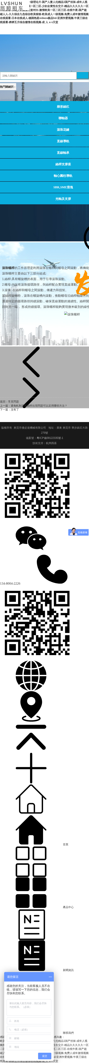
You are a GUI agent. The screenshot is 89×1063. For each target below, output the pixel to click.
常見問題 (13, 401)
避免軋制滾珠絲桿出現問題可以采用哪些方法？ (39, 405)
